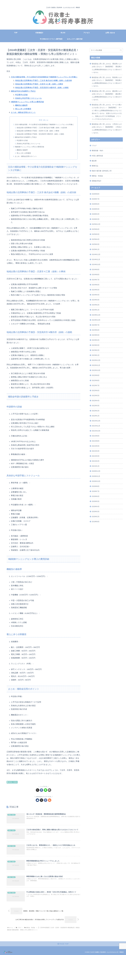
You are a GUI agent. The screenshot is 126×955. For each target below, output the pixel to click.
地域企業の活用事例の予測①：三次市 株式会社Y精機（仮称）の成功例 (43, 80)
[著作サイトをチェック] (37, 800)
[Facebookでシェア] (41, 790)
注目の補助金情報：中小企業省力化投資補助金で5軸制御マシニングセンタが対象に (44, 77)
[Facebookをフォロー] (45, 800)
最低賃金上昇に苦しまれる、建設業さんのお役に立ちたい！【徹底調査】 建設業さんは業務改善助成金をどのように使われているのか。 (107, 95)
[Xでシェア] (37, 790)
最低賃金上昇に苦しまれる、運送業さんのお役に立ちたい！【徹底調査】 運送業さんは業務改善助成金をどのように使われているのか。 (107, 68)
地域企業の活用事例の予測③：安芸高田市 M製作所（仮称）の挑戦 (42, 88)
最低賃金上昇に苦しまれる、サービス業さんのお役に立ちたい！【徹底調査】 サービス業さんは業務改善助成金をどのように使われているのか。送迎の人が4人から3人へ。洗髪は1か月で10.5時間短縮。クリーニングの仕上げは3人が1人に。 (107, 112)
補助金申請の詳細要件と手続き (23, 91)
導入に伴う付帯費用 (23, 109)
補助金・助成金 (13, 782)
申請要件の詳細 (21, 95)
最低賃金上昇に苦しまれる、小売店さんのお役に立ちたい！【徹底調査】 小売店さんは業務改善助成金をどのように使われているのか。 (107, 128)
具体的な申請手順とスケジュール (28, 98)
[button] (49, 790)
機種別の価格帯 (21, 105)
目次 (40, 120)
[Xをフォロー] (41, 800)
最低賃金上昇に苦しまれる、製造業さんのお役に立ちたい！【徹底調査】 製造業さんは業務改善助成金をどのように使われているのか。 (107, 81)
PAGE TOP (64, 944)
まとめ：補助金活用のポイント (23, 112)
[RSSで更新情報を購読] (49, 800)
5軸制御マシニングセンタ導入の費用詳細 (27, 102)
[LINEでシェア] (45, 790)
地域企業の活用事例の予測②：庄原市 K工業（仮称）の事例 (39, 84)
